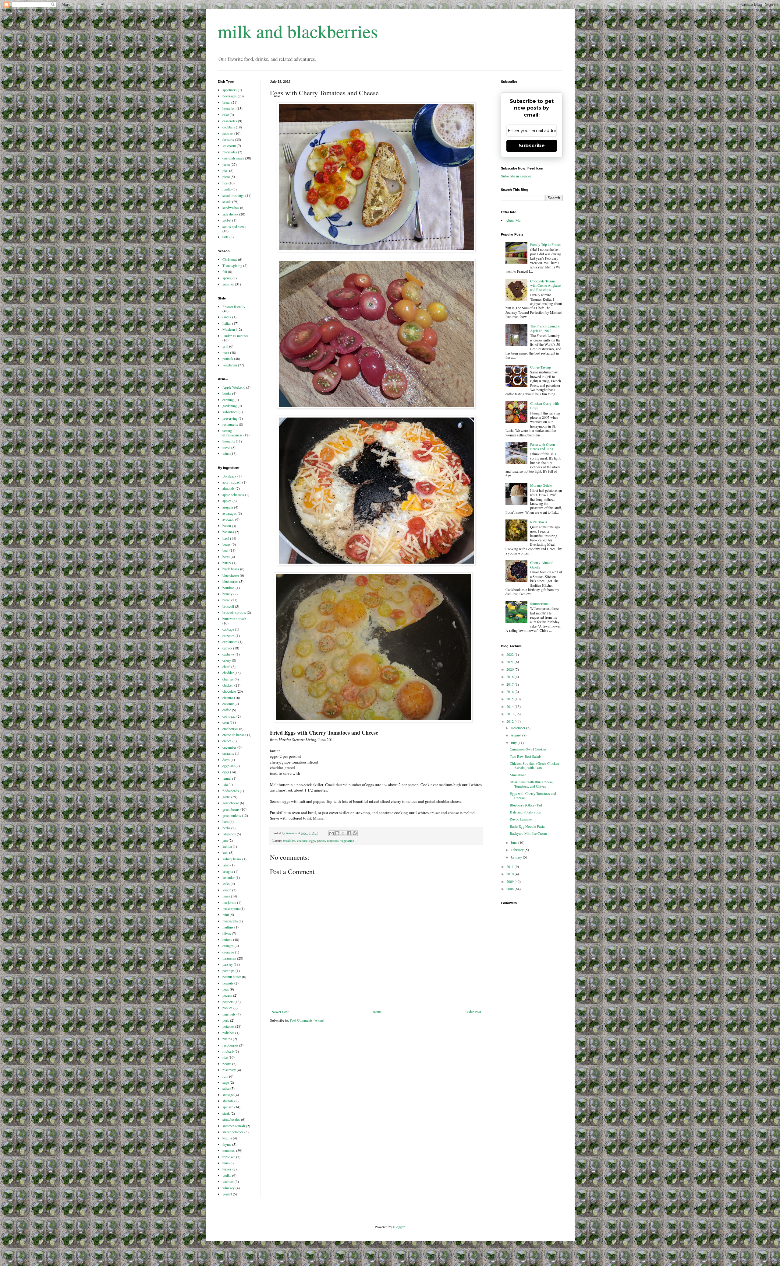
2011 (510, 866)
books (226, 393)
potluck (227, 358)
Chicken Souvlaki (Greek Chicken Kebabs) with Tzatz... (534, 765)
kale (225, 852)
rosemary (229, 1069)
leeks (226, 883)
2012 (510, 721)
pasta (226, 164)
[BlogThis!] (337, 833)
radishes (228, 1032)
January (517, 857)
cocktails (228, 126)
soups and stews (234, 226)
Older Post (473, 1011)
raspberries (230, 1045)
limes (226, 896)
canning (228, 399)
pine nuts (229, 1014)
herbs (226, 827)
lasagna (227, 871)
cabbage (228, 629)
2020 (510, 669)
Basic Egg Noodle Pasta (527, 826)
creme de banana (234, 734)
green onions (231, 815)
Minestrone (518, 774)
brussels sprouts (234, 612)
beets (226, 556)
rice (225, 182)
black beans (230, 568)
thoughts (228, 441)
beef (225, 550)
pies (225, 170)
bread (226, 102)
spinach (227, 1106)
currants (228, 753)
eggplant (228, 765)
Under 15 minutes (235, 335)
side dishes (230, 214)
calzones (228, 635)
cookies (227, 133)
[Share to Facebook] (349, 833)
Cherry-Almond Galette (541, 564)
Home (377, 1011)
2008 (510, 888)
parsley (227, 964)
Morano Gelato (541, 485)
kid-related (230, 411)
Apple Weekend (233, 387)
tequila (227, 1137)
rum (225, 1076)
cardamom (229, 641)
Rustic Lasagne (521, 819)
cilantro (227, 697)
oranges (228, 945)
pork (225, 1020)
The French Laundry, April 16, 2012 (545, 328)
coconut (228, 703)
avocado (228, 519)
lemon (226, 889)
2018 (510, 676)
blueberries (230, 581)
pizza (226, 176)
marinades (229, 151)
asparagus (229, 513)
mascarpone (230, 908)
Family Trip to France (545, 244)
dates (226, 759)
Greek (226, 316)
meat (225, 352)
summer (228, 284)
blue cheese (230, 575)
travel (226, 447)
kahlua (227, 846)
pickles (227, 1007)
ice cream (229, 145)
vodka (226, 1175)
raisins (227, 1038)
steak (226, 1113)
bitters (226, 562)
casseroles (229, 120)
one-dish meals (233, 158)
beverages (229, 95)
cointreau (229, 716)
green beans (230, 809)
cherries (228, 679)
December (518, 727)
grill (225, 346)
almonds (228, 488)
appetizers (229, 89)
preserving (230, 418)
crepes (227, 740)
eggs (312, 840)
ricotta (226, 1063)
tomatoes (333, 840)
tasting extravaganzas (232, 432)
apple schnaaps (233, 494)
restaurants (230, 424)
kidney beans (231, 858)
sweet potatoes (232, 1131)
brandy (227, 593)
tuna (225, 1162)
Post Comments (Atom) (307, 1020)
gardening (229, 405)
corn (225, 722)
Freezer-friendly (233, 306)
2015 (510, 698)
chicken (227, 685)
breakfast (289, 840)
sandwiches (230, 207)
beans (226, 544)
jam (225, 840)
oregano (228, 951)
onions (227, 939)
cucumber (229, 747)
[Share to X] (343, 833)
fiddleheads (230, 790)
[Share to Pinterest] (355, 833)
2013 (510, 713)
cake (225, 114)
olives (226, 933)
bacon (226, 525)
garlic (226, 796)
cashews (228, 654)
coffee (226, 709)
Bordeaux (229, 476)
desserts (228, 139)
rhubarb (228, 1051)
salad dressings (233, 195)
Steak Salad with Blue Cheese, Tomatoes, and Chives (532, 784)
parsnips (228, 970)
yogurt (227, 1193)
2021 (510, 661)
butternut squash (234, 618)
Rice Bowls (538, 521)
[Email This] (331, 833)
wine (225, 453)
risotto (227, 189)
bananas (228, 531)
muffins (227, 927)
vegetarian (347, 840)
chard (226, 666)
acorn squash (231, 482)
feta (225, 784)
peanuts (227, 983)
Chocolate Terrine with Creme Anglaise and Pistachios (545, 285)
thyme (226, 1144)
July (514, 742)
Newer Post (280, 1011)
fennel (226, 778)
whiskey (228, 1187)
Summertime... (540, 603)
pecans (227, 995)
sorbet (226, 220)
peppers (228, 1001)
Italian (226, 323)
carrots (227, 647)
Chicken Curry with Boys (544, 405)
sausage (228, 1094)
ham (225, 821)
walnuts (228, 1181)
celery (226, 660)
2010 (510, 873)
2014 (510, 706)
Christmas (229, 259)
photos (321, 840)
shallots (227, 1100)
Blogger (398, 1226)
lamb (225, 864)
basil (225, 538)
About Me (512, 220)
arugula (227, 507)
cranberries (230, 728)
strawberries (231, 1119)
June (514, 842)
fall (224, 271)
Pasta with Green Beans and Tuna (542, 446)
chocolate (229, 691)
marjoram (229, 902)
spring (227, 277)
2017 (510, 684)
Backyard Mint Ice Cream (528, 833)
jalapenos (229, 833)
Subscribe (532, 146)
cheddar (302, 840)
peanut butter (231, 976)
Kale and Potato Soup (525, 812)
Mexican (228, 329)
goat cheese (230, 802)
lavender (228, 877)
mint (225, 914)
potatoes (228, 1026)
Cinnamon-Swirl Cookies (528, 749)
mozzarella (230, 920)
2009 (510, 881)
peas (225, 989)
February (518, 849)
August (516, 735)
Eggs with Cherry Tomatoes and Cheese (533, 795)
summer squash (233, 1125)
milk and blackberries (298, 31)
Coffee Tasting (540, 367)
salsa (225, 1088)
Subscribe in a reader (516, 175)
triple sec (228, 1156)
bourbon (228, 587)
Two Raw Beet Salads (525, 756)
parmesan (229, 958)
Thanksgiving (232, 265)
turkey (227, 1168)
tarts (225, 236)
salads (226, 201)
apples (227, 500)
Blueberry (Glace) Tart (526, 805)
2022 (510, 654)
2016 (510, 691)
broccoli (228, 606)
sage (225, 1082)
